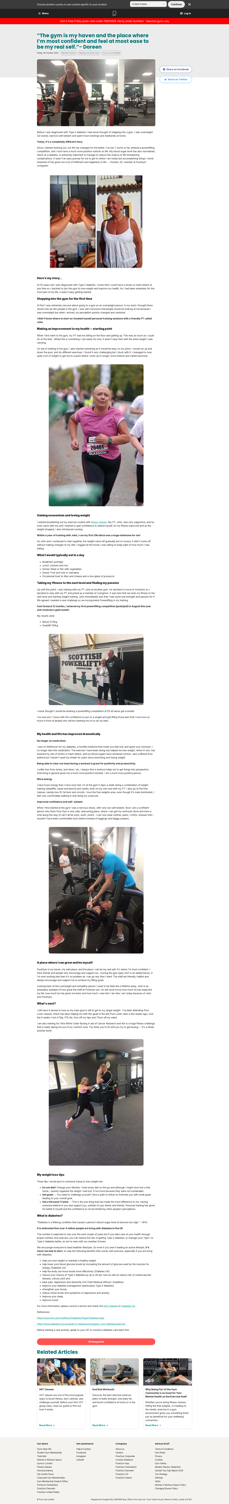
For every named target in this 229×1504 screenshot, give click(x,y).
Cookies (159, 1459)
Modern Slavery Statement (168, 1467)
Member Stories (69, 53)
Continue (176, 4)
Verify (157, 1481)
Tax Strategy (161, 1474)
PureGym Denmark (46, 1488)
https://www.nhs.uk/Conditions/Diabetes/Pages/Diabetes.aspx (70, 1318)
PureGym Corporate (125, 1456)
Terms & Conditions (164, 1449)
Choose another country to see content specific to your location (72, 4)
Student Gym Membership (49, 1452)
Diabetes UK (128, 1306)
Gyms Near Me (44, 1449)
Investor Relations (124, 1459)
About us (120, 1449)
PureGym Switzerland (47, 1485)
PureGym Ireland (124, 1477)
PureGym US (122, 1474)
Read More (45, 1425)
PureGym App (122, 1463)
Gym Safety (160, 1463)
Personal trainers (45, 1470)
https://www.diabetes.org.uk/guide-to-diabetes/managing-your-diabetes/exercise (81, 1324)
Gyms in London (45, 1463)
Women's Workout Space (49, 1459)
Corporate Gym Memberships (51, 1477)
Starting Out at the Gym (89, 53)
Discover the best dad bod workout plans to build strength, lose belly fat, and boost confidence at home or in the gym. (113, 1407)
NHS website (111, 1306)
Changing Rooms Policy (166, 1488)
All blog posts (96, 1341)
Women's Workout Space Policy (170, 1485)
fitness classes (99, 522)
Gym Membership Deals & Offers (52, 1481)
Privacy (158, 1456)
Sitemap (159, 1477)
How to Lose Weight (111, 53)
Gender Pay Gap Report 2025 (169, 1470)
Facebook (81, 1452)
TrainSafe (41, 1456)
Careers (119, 1452)
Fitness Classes (44, 1467)
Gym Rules (160, 1452)
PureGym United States (48, 1492)
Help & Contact (83, 1449)
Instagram (81, 1456)
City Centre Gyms (45, 1474)
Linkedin (80, 1459)
